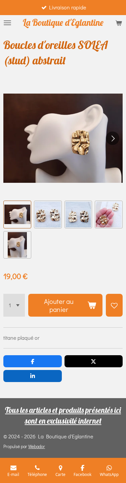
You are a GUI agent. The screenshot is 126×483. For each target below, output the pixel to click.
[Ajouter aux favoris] (114, 305)
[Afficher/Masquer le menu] (7, 23)
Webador (36, 446)
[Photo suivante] (112, 138)
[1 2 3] (14, 305)
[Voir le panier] (118, 23)
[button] (17, 214)
